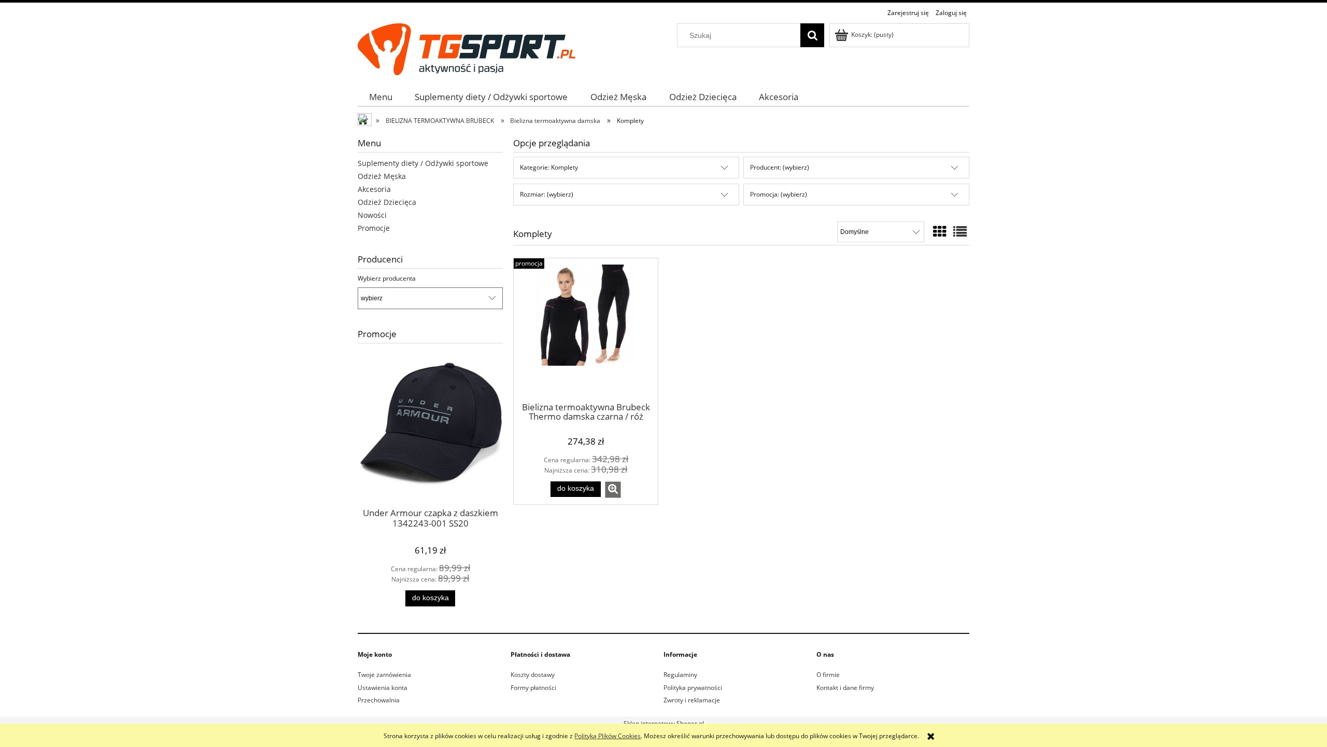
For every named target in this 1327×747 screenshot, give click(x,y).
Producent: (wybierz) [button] (779, 167)
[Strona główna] (466, 47)
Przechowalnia (379, 700)
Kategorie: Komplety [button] (549, 167)
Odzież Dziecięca (387, 202)
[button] (613, 489)
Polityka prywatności (693, 687)
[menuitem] (381, 96)
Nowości (372, 215)
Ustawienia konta (382, 687)
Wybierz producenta (387, 278)
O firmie (828, 674)
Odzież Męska (382, 176)
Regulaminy (680, 674)
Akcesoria (374, 189)
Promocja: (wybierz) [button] (778, 194)
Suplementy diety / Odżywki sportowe (423, 163)
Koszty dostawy (533, 674)
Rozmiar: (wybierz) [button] (546, 194)
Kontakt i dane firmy (845, 687)
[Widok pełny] (960, 231)
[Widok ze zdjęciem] (940, 231)
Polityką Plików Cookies (607, 735)
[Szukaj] (812, 35)
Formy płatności (533, 687)
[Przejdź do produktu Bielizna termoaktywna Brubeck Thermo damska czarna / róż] (586, 329)
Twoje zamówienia (384, 674)
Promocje (374, 228)
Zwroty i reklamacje (692, 700)
